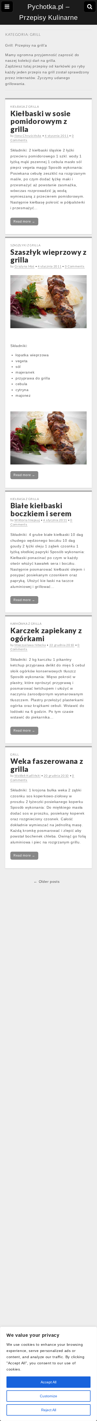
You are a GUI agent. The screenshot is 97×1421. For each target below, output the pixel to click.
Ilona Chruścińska (27, 136)
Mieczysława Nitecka (30, 645)
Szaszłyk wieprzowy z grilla (48, 256)
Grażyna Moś (24, 266)
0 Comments (75, 266)
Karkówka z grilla (26, 623)
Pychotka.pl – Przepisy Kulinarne (48, 12)
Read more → (24, 221)
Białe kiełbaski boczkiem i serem (41, 509)
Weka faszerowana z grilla (46, 765)
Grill (14, 754)
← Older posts (46, 881)
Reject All (48, 1410)
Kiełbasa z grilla (24, 106)
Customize (48, 1396)
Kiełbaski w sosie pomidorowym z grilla (40, 121)
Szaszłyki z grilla (25, 245)
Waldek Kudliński (27, 775)
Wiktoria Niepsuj (27, 520)
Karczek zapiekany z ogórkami (46, 634)
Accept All (48, 1382)
